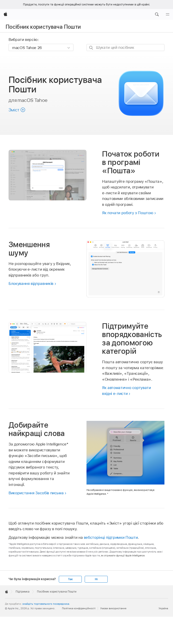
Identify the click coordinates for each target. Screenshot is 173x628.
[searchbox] (125, 47)
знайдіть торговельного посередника (45, 603)
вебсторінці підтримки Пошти (111, 537)
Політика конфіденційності (79, 608)
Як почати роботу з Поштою (127, 213)
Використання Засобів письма (36, 493)
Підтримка (23, 591)
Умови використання (113, 608)
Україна (163, 608)
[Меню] (167, 14)
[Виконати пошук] (91, 47)
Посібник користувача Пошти (43, 26)
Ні (96, 579)
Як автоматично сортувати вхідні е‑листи (126, 390)
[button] (156, 14)
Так (70, 579)
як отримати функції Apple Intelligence (122, 555)
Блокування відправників (31, 283)
